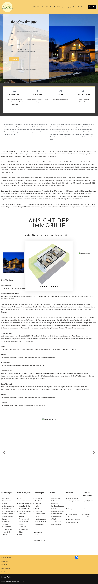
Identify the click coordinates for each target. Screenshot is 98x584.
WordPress (20, 581)
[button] (40, 286)
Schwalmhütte (6, 558)
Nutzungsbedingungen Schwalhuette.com (71, 7)
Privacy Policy (6, 577)
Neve (3, 581)
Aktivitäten (36, 7)
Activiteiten (5, 561)
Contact (4, 565)
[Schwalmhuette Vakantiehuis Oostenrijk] (7, 7)
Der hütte (45, 7)
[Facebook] (76, 557)
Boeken (4, 572)
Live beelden (5, 568)
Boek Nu (92, 7)
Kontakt (53, 7)
